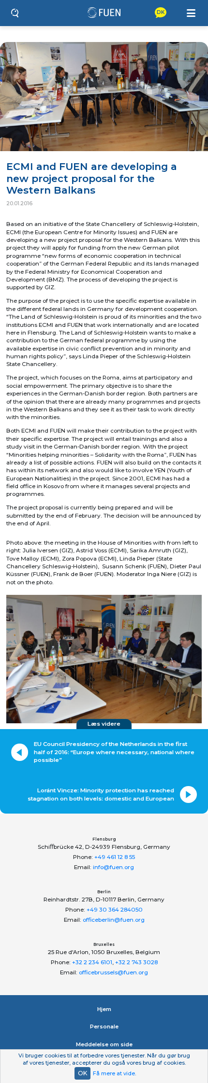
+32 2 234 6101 (92, 962)
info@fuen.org (113, 867)
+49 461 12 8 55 (114, 857)
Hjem (104, 1009)
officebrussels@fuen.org (113, 972)
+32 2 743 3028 (136, 962)
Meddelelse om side (104, 1044)
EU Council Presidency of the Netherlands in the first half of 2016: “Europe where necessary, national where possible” (114, 752)
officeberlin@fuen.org (114, 919)
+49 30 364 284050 (115, 909)
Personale (104, 1026)
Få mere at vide (114, 1073)
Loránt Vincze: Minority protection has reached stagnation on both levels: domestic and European (101, 794)
